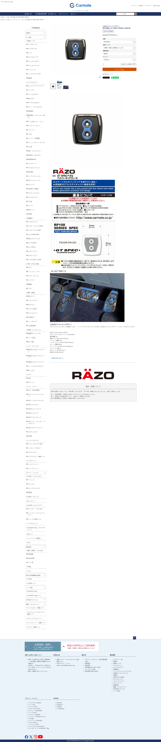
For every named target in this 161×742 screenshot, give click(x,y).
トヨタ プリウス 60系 (34, 230)
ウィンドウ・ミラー (34, 271)
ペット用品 (29, 587)
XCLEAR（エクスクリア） (35, 505)
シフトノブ (31, 130)
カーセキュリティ (33, 197)
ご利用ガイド (141, 5)
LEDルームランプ (33, 413)
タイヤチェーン (31, 460)
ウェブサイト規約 (90, 669)
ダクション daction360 (35, 710)
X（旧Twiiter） (61, 708)
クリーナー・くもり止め (35, 509)
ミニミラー (31, 90)
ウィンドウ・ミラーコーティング (36, 514)
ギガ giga (31, 718)
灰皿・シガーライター (34, 151)
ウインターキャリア (34, 65)
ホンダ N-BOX (32, 243)
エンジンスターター (33, 440)
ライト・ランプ (31, 386)
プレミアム (31, 484)
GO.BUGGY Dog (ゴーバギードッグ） (36, 528)
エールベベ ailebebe (34, 714)
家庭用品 (28, 547)
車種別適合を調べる (57, 358)
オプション (31, 382)
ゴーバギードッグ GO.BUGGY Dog (38, 728)
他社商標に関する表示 (91, 671)
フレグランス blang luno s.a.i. (37, 716)
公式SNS (56, 698)
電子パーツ (31, 210)
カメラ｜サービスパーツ (34, 618)
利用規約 (87, 663)
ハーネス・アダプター (34, 448)
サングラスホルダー (34, 102)
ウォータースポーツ (34, 61)
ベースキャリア (32, 44)
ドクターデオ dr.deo (34, 708)
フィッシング (32, 69)
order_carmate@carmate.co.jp (66, 665)
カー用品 (7, 17)
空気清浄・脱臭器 (33, 189)
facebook (59, 702)
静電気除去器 (32, 159)
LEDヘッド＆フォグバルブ (36, 400)
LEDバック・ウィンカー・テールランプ (36, 422)
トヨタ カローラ (32, 222)
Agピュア (30, 534)
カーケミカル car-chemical (36, 726)
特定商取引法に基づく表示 (93, 667)
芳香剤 (30, 214)
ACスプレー (31, 304)
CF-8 (28, 542)
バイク (30, 288)
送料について (107, 45)
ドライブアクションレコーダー (122, 671)
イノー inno (31, 704)
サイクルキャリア (33, 57)
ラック (30, 53)
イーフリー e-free (33, 724)
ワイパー (30, 205)
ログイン (149, 5)
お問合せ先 (56, 655)
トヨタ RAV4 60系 (33, 234)
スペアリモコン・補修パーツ (36, 456)
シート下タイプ (32, 321)
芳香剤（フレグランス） (34, 330)
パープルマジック (32, 523)
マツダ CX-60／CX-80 (34, 259)
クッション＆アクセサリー (36, 366)
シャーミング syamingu (35, 720)
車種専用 (29, 218)
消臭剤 (115, 675)
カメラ (29, 374)
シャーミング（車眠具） (34, 538)
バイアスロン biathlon (34, 702)
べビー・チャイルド (33, 346)
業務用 (30, 78)
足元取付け (31, 317)
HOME (2, 17)
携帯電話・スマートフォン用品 (36, 116)
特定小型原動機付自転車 (33, 575)
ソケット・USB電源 (34, 138)
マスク (29, 571)
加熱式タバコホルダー (34, 155)
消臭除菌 (30, 554)
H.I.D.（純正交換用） (34, 390)
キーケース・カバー (34, 125)
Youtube (59, 706)
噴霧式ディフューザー (34, 333)
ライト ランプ (117, 683)
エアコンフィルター (34, 193)
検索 (135, 14)
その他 (30, 201)
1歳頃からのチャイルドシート (36, 356)
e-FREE (29, 579)
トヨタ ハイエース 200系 (35, 226)
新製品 (28, 33)
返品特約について (108, 74)
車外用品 (30, 172)
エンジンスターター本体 (35, 444)
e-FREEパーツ (31, 583)
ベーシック (31, 480)
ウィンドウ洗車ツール (34, 519)
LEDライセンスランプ (34, 417)
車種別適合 (106, 50)
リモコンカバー (32, 452)
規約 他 (84, 655)
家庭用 (30, 492)
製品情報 (112, 655)
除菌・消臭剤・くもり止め (35, 550)
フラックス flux (32, 706)
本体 (29, 378)
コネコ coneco (32, 722)
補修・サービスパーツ (32, 604)
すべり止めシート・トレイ (36, 121)
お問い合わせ (157, 5)
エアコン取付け (32, 309)
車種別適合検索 (42, 14)
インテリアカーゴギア (34, 74)
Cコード (105, 56)
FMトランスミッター (34, 180)
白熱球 (30, 436)
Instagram (60, 704)
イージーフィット (33, 464)
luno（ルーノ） (31, 501)
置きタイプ (31, 296)
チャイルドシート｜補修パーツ (36, 622)
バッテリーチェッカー (34, 176)
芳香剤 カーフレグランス (120, 673)
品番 (104, 39)
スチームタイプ (32, 313)
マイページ (64, 14)
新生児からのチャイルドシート (36, 350)
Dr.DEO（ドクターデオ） (34, 476)
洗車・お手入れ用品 (33, 264)
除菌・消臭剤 (31, 292)
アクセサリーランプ (34, 167)
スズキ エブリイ (32, 251)
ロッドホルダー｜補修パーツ (35, 608)
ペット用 (30, 562)
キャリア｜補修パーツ (33, 627)
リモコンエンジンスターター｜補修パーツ (36, 613)
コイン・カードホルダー (35, 107)
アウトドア (31, 184)
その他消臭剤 (32, 325)
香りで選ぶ (31, 342)
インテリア (31, 280)
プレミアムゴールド (34, 488)
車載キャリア (31, 41)
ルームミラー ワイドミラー (36, 86)
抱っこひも (31, 370)
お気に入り (53, 14)
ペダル (22, 19)
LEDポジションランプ (34, 409)
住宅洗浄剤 (31, 558)
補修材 (30, 284)
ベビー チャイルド (118, 681)
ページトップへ (134, 637)
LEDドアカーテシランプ (35, 427)
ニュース (134, 5)
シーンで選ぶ (32, 337)
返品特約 (87, 665)
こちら (45, 671)
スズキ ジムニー (32, 255)
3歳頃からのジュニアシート (36, 362)
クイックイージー (33, 468)
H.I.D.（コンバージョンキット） (36, 395)
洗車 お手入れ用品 (118, 677)
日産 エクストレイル (34, 238)
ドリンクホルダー (33, 94)
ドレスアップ (32, 163)
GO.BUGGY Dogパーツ (34, 595)
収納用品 (30, 111)
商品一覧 (28, 14)
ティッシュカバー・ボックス (36, 142)
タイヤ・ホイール (33, 276)
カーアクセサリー (15, 19)
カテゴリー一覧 (117, 659)
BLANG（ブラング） (33, 496)
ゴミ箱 (30, 146)
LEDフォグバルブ (33, 404)
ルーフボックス (32, 48)
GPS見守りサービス (32, 600)
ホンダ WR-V (32, 247)
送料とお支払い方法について (33, 655)
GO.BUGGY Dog (32, 591)
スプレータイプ (32, 300)
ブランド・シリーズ (32, 472)
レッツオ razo (32, 712)
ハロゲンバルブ (32, 432)
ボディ (30, 267)
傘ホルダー (31, 98)
